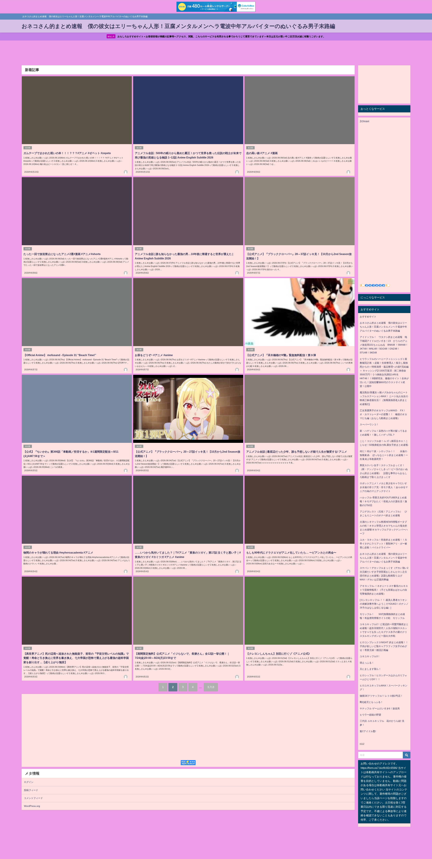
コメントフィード (33, 798)
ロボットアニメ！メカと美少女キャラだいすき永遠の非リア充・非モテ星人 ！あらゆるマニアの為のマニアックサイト (384, 487)
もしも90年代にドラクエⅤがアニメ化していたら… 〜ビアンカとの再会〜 (291, 552)
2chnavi (364, 121)
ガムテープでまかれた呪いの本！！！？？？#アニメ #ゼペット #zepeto (67, 153)
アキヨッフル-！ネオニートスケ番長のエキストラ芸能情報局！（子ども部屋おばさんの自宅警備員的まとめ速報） (384, 590)
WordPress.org (32, 806)
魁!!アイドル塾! (368, 731)
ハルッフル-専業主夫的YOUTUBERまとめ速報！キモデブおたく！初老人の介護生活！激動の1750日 (383, 501)
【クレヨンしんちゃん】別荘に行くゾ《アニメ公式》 (278, 653)
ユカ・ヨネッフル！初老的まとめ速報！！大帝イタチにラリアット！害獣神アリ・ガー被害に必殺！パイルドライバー (383, 544)
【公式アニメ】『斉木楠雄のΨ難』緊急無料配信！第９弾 (281, 355)
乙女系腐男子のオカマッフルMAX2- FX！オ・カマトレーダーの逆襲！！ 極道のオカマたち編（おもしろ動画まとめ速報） (383, 414)
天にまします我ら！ (370, 669)
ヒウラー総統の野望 (370, 715)
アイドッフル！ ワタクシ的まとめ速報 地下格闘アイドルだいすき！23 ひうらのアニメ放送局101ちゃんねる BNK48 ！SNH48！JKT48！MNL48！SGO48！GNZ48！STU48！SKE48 (384, 345)
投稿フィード (31, 790)
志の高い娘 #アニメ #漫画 (262, 153)
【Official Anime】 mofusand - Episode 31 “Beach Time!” (59, 355)
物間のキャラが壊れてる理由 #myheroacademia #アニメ (58, 552)
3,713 (210, 687)
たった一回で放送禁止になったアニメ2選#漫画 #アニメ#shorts (62, 254)
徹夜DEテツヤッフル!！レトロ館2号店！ (381, 696)
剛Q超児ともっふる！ (371, 702)
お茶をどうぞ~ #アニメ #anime (154, 355)
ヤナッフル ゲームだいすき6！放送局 (380, 708)
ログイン (28, 782)
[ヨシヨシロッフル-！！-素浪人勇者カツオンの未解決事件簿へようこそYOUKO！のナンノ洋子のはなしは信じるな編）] (384, 604)
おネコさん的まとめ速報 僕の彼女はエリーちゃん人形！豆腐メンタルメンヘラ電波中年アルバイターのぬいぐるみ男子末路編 (383, 327)
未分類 (27, 148)
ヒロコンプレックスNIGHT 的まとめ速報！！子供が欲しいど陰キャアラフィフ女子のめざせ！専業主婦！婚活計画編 (384, 646)
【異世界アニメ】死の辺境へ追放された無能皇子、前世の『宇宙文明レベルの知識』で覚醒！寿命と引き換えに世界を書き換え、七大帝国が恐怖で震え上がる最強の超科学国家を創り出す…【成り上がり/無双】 (76, 658)
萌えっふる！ (367, 663)
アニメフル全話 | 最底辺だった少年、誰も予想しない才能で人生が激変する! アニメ (296, 451)
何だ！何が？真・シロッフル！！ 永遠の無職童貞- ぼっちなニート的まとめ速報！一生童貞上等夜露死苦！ (384, 455)
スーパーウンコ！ (369, 424)
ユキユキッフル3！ (370, 656)
